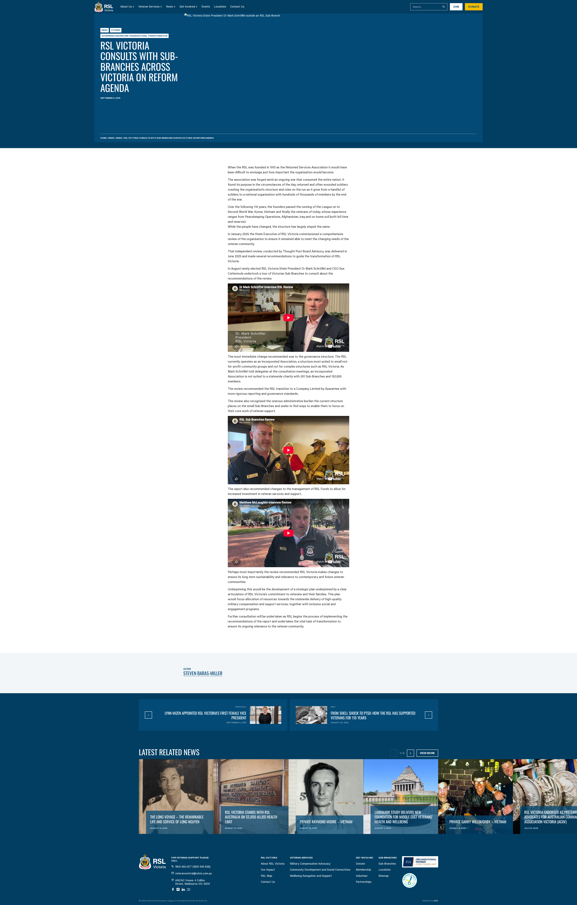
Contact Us (237, 6)
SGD (436, 900)
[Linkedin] (183, 889)
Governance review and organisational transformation (134, 36)
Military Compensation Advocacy (310, 863)
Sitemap (384, 876)
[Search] (443, 6)
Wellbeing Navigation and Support (311, 876)
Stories (115, 30)
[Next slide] (410, 753)
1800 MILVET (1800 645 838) (193, 866)
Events (205, 6)
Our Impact (268, 869)
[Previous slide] (393, 753)
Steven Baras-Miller (202, 673)
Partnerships (363, 882)
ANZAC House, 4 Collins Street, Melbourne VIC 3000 (192, 882)
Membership (363, 869)
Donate (473, 6)
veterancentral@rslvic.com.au (193, 873)
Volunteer (362, 876)
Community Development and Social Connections (320, 869)
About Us (126, 6)
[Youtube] (188, 889)
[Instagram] (178, 889)
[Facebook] (172, 889)
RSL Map (266, 876)
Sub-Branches (387, 863)
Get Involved (187, 6)
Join (456, 6)
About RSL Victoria (272, 863)
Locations (220, 6)
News (169, 6)
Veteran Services (149, 6)
